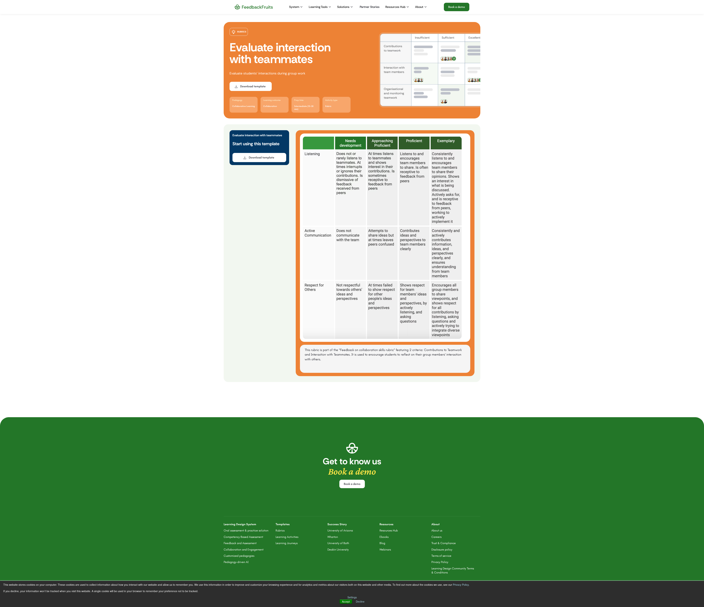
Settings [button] (352, 597)
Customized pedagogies (239, 555)
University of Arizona (340, 530)
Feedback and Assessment (240, 543)
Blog (382, 543)
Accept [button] (346, 601)
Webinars (385, 549)
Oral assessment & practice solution (246, 530)
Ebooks (384, 537)
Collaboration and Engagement (243, 549)
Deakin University (338, 549)
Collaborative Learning (243, 106)
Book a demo (456, 7)
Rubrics (280, 530)
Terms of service (441, 555)
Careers (436, 537)
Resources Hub (389, 530)
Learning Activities (287, 537)
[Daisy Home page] (254, 7)
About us (436, 530)
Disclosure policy (441, 549)
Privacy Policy (461, 584)
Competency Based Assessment (243, 537)
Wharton (332, 537)
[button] (296, 7)
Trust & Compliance (443, 543)
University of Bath (338, 543)
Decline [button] (360, 601)
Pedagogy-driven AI (236, 562)
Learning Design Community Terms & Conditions (452, 570)
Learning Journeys (287, 543)
